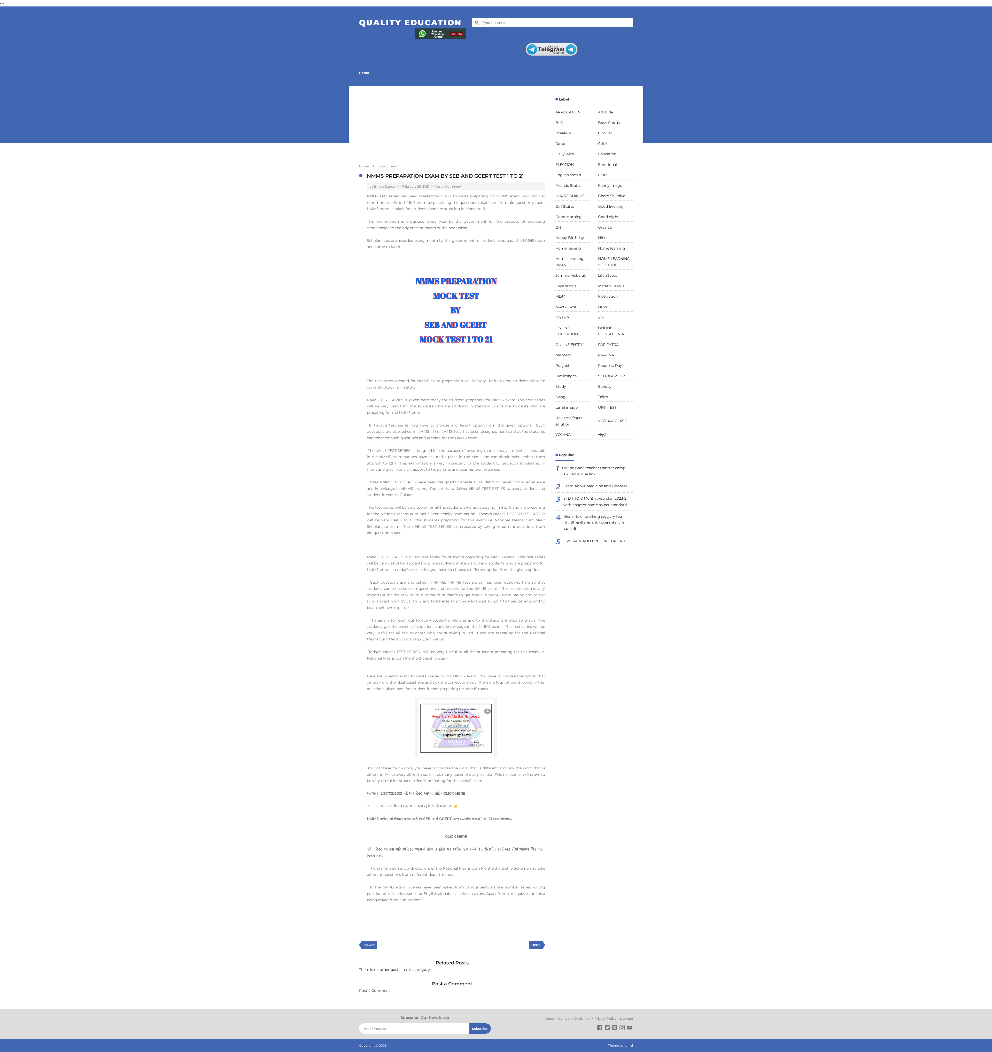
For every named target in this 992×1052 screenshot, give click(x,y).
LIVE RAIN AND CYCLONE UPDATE (594, 541)
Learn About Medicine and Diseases (595, 486)
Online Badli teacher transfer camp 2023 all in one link (593, 471)
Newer (369, 945)
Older (535, 945)
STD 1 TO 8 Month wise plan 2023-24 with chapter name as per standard (596, 501)
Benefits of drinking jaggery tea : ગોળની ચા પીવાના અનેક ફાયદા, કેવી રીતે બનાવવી (594, 522)
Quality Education (410, 22)
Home (364, 73)
